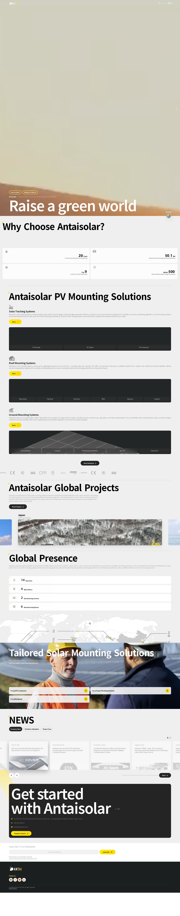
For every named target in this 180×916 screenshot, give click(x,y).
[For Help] (168, 216)
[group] (28, 755)
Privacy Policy (13, 889)
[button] (11, 775)
